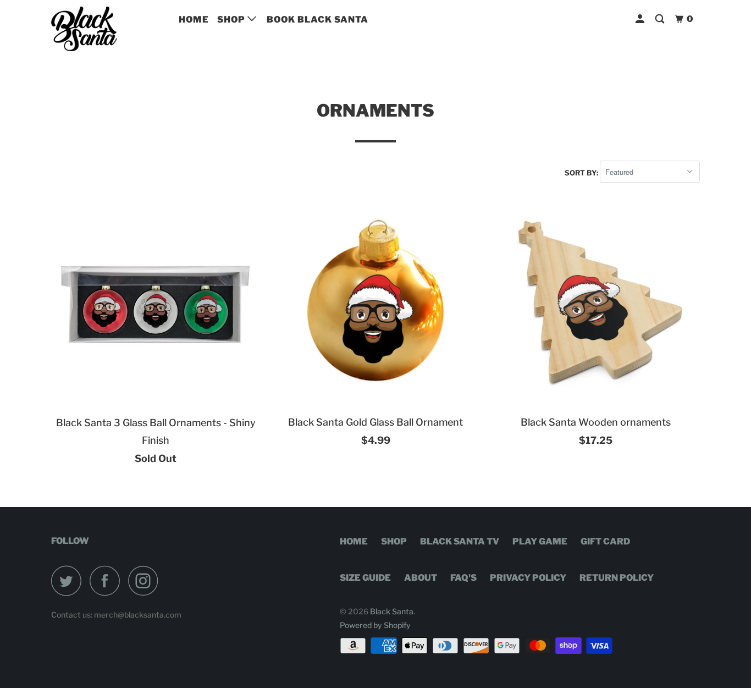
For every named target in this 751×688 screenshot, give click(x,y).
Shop (232, 19)
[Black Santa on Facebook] (108, 580)
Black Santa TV (459, 541)
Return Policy (616, 578)
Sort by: (582, 172)
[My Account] (641, 19)
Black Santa (391, 611)
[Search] (661, 19)
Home (194, 19)
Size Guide (365, 578)
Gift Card (605, 541)
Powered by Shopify (375, 625)
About (420, 578)
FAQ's (463, 578)
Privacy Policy (528, 578)
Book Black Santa (317, 19)
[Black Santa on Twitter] (69, 580)
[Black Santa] (107, 29)
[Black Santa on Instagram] (146, 580)
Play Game (539, 541)
